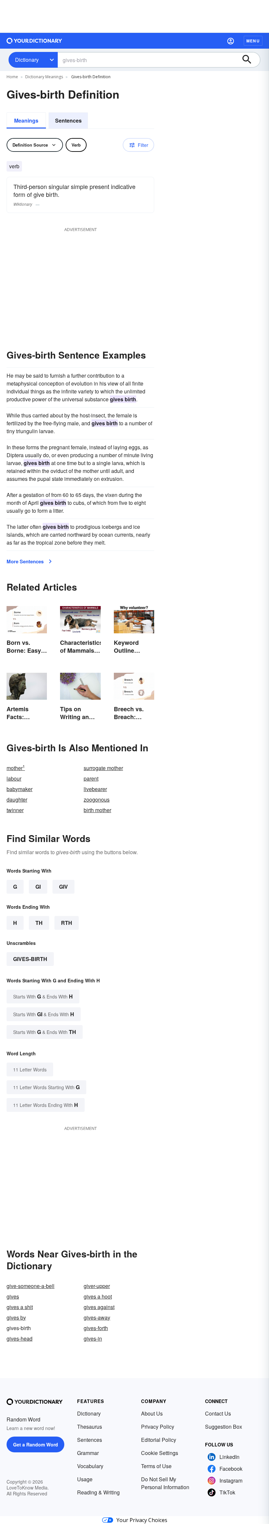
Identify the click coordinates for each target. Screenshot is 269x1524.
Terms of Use (156, 1466)
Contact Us (218, 1413)
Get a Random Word (35, 1444)
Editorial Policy (158, 1439)
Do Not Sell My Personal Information (165, 1483)
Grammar (88, 1453)
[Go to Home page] (34, 41)
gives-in (93, 1338)
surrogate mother (103, 768)
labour (14, 778)
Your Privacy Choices (141, 1520)
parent (91, 778)
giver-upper (97, 1286)
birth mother (97, 810)
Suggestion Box (223, 1426)
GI (38, 886)
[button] (231, 41)
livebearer (95, 789)
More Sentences (25, 561)
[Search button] (250, 60)
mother (16, 768)
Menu (253, 41)
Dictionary (27, 59)
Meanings (26, 120)
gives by (16, 1317)
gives (13, 1296)
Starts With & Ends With (43, 996)
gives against (99, 1307)
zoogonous (97, 799)
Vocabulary (90, 1466)
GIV (63, 886)
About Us (152, 1413)
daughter (17, 799)
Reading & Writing (98, 1492)
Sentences (68, 120)
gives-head (19, 1338)
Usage (85, 1479)
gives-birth (30, 959)
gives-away (97, 1317)
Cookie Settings (159, 1453)
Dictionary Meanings (44, 77)
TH (39, 922)
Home (12, 77)
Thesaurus (89, 1426)
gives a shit (20, 1307)
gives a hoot (98, 1296)
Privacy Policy (157, 1426)
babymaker (19, 789)
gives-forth (96, 1328)
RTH (66, 922)
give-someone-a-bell (30, 1286)
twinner (15, 810)
